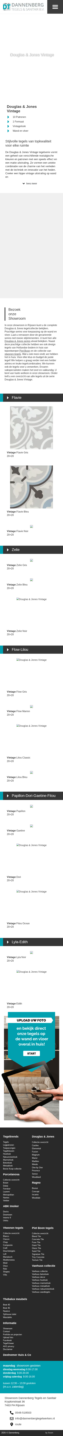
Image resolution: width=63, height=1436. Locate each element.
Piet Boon (24, 351)
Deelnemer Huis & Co (17, 1354)
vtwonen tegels (13, 354)
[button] (55, 6)
